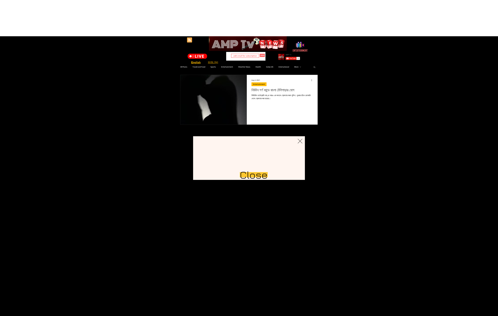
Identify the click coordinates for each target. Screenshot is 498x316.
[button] (300, 141)
